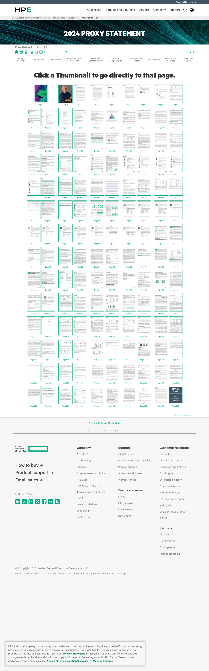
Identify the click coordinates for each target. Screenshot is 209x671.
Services (144, 9)
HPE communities (170, 492)
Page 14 (97, 128)
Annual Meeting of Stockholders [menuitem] (59, 18)
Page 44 (97, 197)
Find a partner (168, 547)
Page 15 (112, 128)
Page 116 (129, 359)
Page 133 (80, 406)
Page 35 (112, 174)
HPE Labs (82, 479)
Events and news (130, 490)
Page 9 (175, 105)
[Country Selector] (192, 10)
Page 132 (65, 406)
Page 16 (129, 128)
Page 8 (160, 105)
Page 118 (160, 359)
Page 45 (112, 197)
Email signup (167, 473)
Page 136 (129, 406)
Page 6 (129, 105)
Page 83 (80, 290)
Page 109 (175, 336)
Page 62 (65, 244)
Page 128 (160, 383)
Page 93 (80, 313)
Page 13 (80, 128)
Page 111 (48, 359)
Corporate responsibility (91, 473)
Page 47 (144, 197)
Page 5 (111, 105)
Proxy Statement (23, 46)
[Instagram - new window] (30, 501)
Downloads (105, 430)
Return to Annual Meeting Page (106, 422)
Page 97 (144, 313)
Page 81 (48, 290)
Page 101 (48, 336)
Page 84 (97, 290)
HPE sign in (166, 505)
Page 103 (80, 336)
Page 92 (65, 313)
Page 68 (161, 244)
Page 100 (33, 336)
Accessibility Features (186, 1)
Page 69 (175, 244)
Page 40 (33, 197)
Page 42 (65, 197)
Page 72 (65, 267)
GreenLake (94, 9)
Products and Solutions (120, 9)
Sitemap (121, 573)
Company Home (93, 430)
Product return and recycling (134, 460)
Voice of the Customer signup (173, 514)
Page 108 (160, 336)
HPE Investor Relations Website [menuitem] (27, 18)
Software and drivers (130, 473)
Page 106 (129, 336)
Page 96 (129, 313)
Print (113, 430)
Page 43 (80, 197)
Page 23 (80, 151)
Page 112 (65, 359)
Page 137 (143, 406)
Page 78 (161, 267)
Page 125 (111, 383)
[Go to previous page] (190, 52)
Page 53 (80, 220)
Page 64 (97, 244)
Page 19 (175, 128)
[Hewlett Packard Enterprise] (23, 10)
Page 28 (161, 151)
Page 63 (80, 244)
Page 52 (65, 220)
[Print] (26, 52)
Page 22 (65, 151)
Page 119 (175, 359)
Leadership (83, 510)
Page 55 (112, 220)
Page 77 (144, 267)
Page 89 (175, 290)
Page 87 (144, 290)
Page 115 (111, 359)
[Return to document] (182, 415)
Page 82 (65, 290)
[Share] (21, 52)
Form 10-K (42, 46)
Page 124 (97, 383)
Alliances (165, 534)
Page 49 (175, 197)
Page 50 (33, 220)
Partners (166, 528)
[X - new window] (24, 501)
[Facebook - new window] (44, 501)
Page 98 (161, 313)
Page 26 (129, 151)
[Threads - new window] (37, 501)
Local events (125, 509)
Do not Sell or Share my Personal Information (91, 573)
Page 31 (48, 174)
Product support (32, 472)
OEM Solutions (126, 454)
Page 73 (80, 267)
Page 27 (144, 151)
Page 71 (48, 267)
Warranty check (127, 479)
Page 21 (48, 151)
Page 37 (144, 174)
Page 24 (97, 151)
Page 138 (160, 406)
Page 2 (65, 105)
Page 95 (112, 313)
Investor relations (87, 504)
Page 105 (111, 336)
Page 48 (161, 197)
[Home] (16, 52)
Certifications (167, 540)
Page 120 (33, 383)
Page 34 (97, 174)
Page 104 (97, 336)
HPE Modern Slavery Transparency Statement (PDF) (91, 492)
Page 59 (175, 220)
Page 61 (48, 244)
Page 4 (97, 105)
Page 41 (48, 197)
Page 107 (143, 336)
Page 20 (33, 151)
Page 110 (33, 359)
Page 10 (33, 128)
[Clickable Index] (31, 52)
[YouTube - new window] (50, 501)
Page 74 (97, 267)
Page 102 (65, 336)
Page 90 (33, 313)
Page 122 (65, 383)
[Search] (185, 10)
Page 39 (175, 174)
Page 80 (33, 290)
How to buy (27, 465)
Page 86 (129, 290)
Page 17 (144, 128)
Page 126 (129, 383)
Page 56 (129, 220)
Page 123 (80, 383)
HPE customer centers (172, 498)
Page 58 (161, 220)
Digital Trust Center (171, 460)
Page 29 (175, 151)
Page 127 (143, 383)
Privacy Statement (74, 653)
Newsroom (124, 515)
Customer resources (174, 448)
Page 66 (129, 244)
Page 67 (144, 244)
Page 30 (33, 174)
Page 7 (143, 105)
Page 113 (80, 359)
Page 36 (129, 174)
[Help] (41, 52)
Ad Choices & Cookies (54, 573)
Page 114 (97, 359)
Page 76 (129, 267)
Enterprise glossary (171, 479)
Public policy (84, 517)
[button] (141, 646)
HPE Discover (126, 502)
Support (175, 9)
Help (118, 430)
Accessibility (84, 460)
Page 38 (161, 174)
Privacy (18, 573)
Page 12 (65, 128)
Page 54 (97, 220)
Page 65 (112, 244)
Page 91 (48, 313)
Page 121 (48, 383)
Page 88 (161, 290)
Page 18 (161, 128)
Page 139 (175, 406)
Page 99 (175, 313)
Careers (81, 466)
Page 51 (48, 220)
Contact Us (166, 454)
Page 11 (48, 128)
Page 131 (48, 406)
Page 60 (33, 244)
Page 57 (144, 220)
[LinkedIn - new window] (17, 501)
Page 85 (112, 290)
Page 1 (40, 105)
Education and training (173, 466)
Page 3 (80, 105)
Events (122, 496)
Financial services (170, 486)
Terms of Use (32, 573)
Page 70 (33, 267)
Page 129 (175, 383)
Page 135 (111, 406)
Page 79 (175, 267)
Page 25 (112, 151)
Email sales (26, 480)
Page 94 (97, 313)
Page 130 (33, 406)
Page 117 (143, 359)
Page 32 (65, 174)
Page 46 (129, 197)
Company (159, 9)
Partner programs (170, 553)
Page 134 (97, 406)
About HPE (83, 454)
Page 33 (80, 174)
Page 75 (112, 267)
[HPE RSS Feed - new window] (57, 501)
